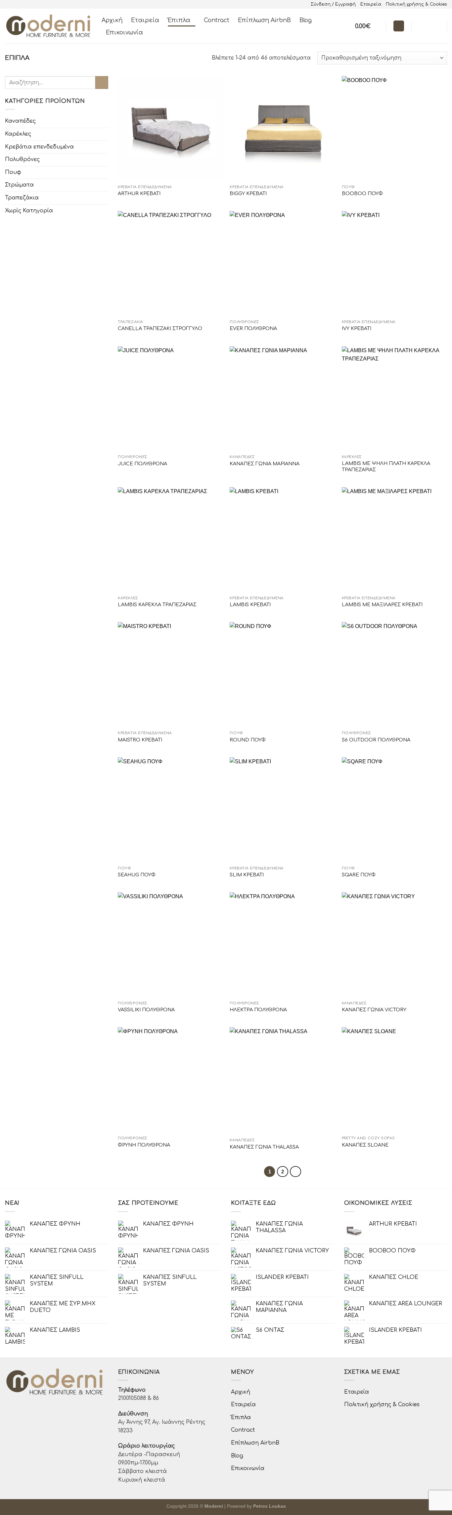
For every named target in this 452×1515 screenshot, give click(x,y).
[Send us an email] (435, 26)
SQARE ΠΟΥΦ (359, 874)
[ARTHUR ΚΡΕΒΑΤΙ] (170, 129)
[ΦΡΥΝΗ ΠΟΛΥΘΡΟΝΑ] (170, 1080)
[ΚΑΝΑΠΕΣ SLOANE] (394, 1080)
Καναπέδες (20, 121)
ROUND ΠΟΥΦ (248, 739)
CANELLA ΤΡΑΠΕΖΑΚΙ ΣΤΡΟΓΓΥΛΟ (160, 328)
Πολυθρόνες (22, 159)
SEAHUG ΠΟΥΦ (137, 874)
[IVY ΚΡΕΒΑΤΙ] (394, 263)
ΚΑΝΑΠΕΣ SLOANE (365, 1145)
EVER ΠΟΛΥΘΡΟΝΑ (253, 328)
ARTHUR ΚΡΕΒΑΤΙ (139, 193)
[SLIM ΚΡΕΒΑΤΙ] (282, 810)
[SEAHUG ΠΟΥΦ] (170, 810)
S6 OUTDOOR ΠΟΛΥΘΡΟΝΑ (376, 739)
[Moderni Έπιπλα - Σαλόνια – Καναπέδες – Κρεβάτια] (48, 26)
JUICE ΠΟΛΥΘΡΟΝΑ (142, 463)
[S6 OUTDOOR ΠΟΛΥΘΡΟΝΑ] (394, 675)
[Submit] (101, 82)
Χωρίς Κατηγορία (29, 210)
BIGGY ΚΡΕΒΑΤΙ (248, 193)
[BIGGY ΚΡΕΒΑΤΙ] (282, 129)
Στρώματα (19, 185)
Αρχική (112, 20)
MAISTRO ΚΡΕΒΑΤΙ (140, 739)
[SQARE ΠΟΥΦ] (394, 810)
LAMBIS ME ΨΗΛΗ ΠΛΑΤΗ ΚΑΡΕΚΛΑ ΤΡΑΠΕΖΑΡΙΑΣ (386, 466)
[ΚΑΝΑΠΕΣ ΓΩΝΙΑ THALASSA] (282, 1081)
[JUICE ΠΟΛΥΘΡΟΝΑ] (170, 399)
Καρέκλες (18, 134)
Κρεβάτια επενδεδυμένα (39, 146)
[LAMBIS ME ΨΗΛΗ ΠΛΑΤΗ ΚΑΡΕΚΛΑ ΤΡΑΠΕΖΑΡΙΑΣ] (394, 399)
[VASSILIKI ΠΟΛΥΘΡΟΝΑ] (170, 945)
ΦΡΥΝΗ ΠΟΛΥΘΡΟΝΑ (144, 1145)
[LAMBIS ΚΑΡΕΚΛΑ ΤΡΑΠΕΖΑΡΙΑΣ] (170, 540)
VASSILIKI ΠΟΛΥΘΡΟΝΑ (146, 1009)
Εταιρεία (370, 4)
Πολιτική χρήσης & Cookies (416, 4)
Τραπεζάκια (22, 198)
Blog (305, 20)
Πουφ (13, 172)
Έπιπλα (179, 20)
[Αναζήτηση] (398, 26)
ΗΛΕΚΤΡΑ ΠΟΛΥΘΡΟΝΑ (258, 1009)
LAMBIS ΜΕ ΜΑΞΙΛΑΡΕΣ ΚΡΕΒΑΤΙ (382, 604)
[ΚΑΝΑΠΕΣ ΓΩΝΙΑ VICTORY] (394, 944)
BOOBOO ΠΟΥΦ (362, 193)
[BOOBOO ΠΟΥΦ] (394, 129)
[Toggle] (105, 121)
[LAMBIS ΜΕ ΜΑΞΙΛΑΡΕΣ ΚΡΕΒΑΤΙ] (394, 540)
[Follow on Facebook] (418, 26)
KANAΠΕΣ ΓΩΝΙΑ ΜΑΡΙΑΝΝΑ (264, 463)
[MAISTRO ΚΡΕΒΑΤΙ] (170, 675)
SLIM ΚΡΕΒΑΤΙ (247, 874)
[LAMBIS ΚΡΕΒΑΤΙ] (282, 540)
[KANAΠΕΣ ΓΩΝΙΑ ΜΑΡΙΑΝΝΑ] (282, 399)
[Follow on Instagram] (426, 26)
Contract (216, 20)
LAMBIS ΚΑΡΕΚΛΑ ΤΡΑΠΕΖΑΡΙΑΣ (157, 604)
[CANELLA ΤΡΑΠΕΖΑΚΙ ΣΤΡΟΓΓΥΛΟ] (170, 263)
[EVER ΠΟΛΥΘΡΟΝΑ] (282, 263)
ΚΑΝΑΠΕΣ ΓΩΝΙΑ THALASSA (264, 1147)
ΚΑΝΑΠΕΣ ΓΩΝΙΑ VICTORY (374, 1009)
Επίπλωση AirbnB (264, 20)
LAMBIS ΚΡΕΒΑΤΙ (250, 604)
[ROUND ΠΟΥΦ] (282, 675)
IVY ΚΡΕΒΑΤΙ (356, 328)
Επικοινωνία (124, 32)
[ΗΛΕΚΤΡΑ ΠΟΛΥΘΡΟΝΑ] (282, 945)
